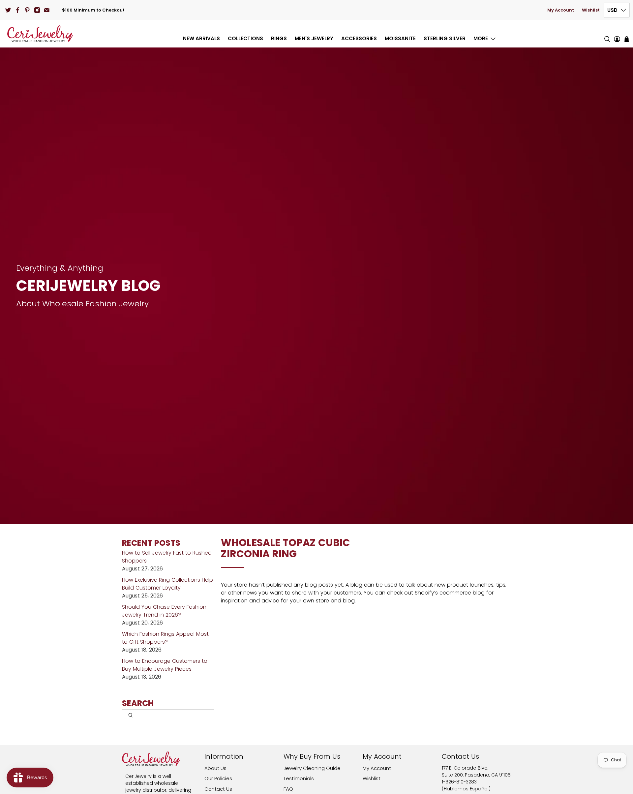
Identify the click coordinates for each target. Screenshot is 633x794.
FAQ (288, 788)
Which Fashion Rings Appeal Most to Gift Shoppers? (165, 638)
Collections (245, 38)
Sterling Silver (445, 38)
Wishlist (591, 10)
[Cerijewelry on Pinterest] (27, 10)
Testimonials (299, 778)
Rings (279, 38)
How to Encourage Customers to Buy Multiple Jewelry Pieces (164, 665)
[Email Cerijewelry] (47, 10)
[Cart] (626, 39)
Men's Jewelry (314, 38)
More (480, 38)
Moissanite (400, 38)
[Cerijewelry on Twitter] (8, 10)
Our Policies (218, 778)
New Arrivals (201, 38)
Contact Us (218, 788)
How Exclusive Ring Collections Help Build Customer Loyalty (167, 584)
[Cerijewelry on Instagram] (37, 10)
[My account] (617, 33)
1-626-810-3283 (459, 782)
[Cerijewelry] (40, 33)
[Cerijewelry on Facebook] (18, 10)
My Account (560, 10)
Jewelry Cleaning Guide (312, 768)
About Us (215, 768)
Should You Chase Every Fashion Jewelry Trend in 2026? (164, 611)
